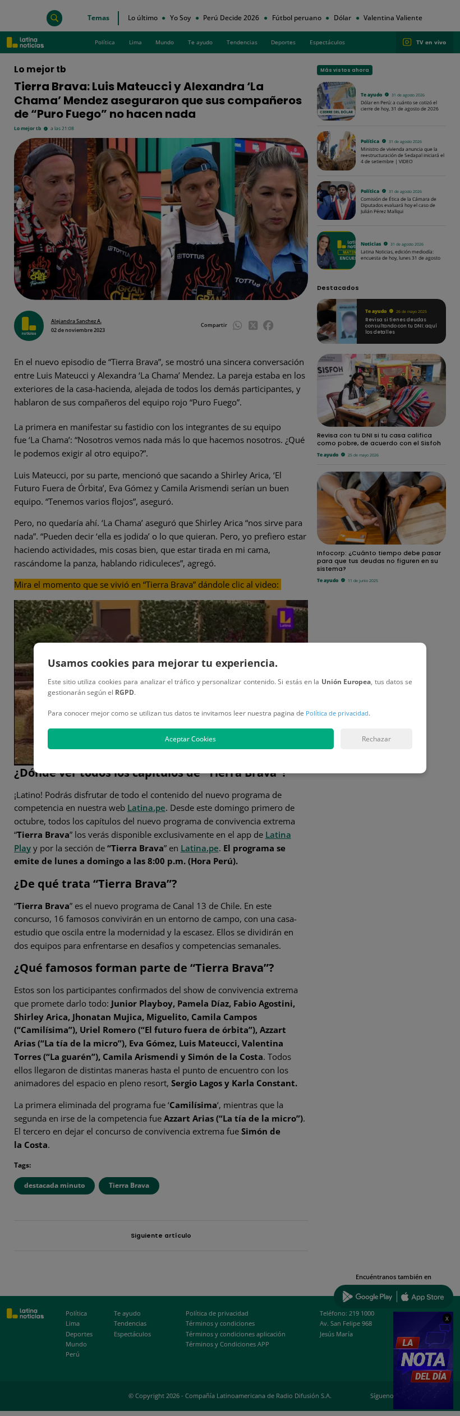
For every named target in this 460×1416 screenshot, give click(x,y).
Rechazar (376, 739)
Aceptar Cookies (190, 739)
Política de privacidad (337, 713)
